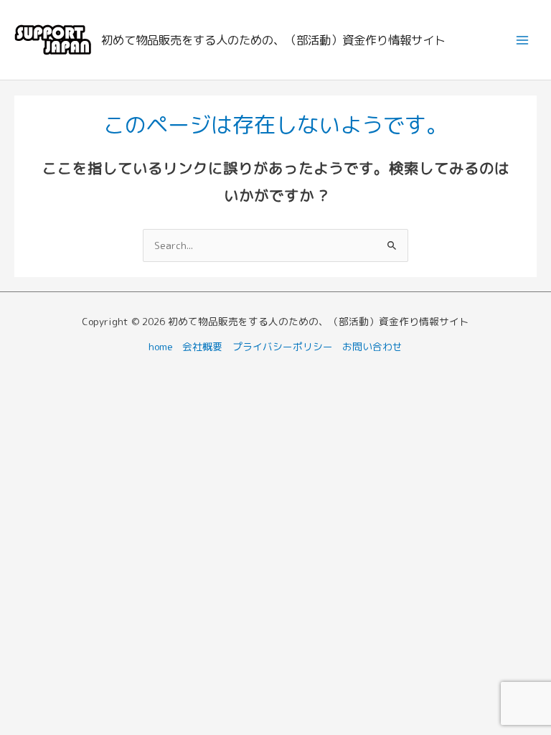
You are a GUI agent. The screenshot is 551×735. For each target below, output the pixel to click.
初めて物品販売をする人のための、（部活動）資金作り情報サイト (273, 40)
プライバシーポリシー (282, 346)
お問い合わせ (372, 346)
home (161, 346)
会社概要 (202, 346)
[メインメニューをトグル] (522, 40)
